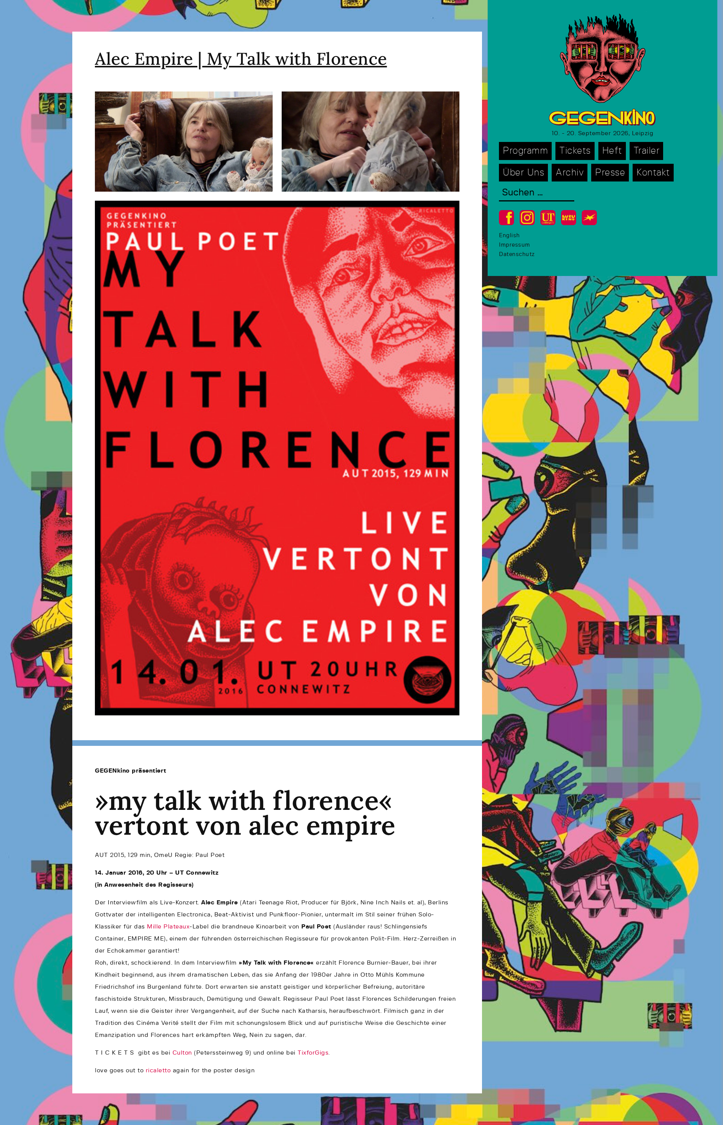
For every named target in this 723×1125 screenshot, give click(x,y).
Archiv (569, 172)
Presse (610, 172)
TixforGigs (312, 1053)
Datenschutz (517, 254)
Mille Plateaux (168, 927)
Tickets (575, 150)
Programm (525, 150)
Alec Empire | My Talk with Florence (241, 58)
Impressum (514, 245)
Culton (182, 1053)
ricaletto (158, 1070)
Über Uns (523, 172)
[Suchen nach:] (536, 193)
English (509, 235)
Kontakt (653, 172)
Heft (612, 150)
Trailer (646, 150)
